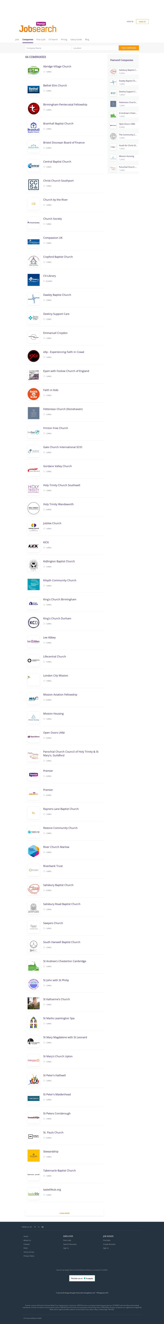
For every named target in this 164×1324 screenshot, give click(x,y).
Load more (64, 1213)
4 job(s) (48, 776)
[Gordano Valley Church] (34, 470)
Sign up (142, 21)
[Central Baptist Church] (34, 166)
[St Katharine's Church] (34, 1003)
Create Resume (109, 1244)
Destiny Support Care (56, 314)
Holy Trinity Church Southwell (61, 485)
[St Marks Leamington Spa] (34, 1022)
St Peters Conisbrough (57, 1113)
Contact (27, 1244)
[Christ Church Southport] (34, 185)
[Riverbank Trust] (34, 870)
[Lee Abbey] (34, 642)
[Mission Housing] (34, 718)
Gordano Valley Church (57, 466)
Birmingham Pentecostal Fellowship (65, 104)
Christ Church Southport (58, 180)
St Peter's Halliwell (54, 1075)
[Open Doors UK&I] (34, 737)
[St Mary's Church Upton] (34, 1060)
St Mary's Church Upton (58, 1056)
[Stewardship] (34, 1156)
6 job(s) (48, 738)
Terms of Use (29, 1252)
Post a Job (67, 1240)
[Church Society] (34, 223)
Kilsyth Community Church (59, 580)
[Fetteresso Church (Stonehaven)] (34, 413)
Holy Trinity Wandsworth (58, 504)
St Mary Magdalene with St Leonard (65, 1037)
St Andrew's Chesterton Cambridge (64, 961)
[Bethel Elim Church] (34, 90)
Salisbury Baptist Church (58, 885)
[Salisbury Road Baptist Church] (34, 908)
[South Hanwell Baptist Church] (34, 946)
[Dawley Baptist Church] (34, 299)
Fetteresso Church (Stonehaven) (62, 409)
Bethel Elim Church (55, 85)
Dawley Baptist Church (57, 295)
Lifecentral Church (54, 656)
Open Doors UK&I (54, 732)
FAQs (26, 1248)
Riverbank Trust (53, 866)
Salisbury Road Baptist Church (61, 904)
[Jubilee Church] (34, 527)
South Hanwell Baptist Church (61, 942)
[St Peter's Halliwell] (34, 1079)
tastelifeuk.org (52, 1189)
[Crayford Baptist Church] (34, 261)
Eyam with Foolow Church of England (66, 371)
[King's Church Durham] (34, 622)
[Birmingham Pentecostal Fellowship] (34, 109)
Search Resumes (70, 1244)
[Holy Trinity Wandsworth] (34, 508)
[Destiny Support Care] (34, 318)
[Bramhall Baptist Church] (34, 128)
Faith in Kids (50, 390)
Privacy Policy (29, 1256)
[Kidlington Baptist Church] (34, 565)
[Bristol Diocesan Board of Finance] (34, 147)
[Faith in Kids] (34, 394)
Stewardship (50, 1151)
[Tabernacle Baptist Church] (34, 1175)
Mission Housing (53, 713)
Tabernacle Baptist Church (59, 1170)
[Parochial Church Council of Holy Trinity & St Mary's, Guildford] (34, 756)
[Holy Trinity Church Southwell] (34, 489)
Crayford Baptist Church (58, 256)
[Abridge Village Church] (34, 70)
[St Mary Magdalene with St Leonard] (34, 1041)
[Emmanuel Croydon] (34, 337)
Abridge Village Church (57, 66)
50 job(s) (49, 281)
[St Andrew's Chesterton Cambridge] (34, 965)
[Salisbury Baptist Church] (34, 889)
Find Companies (128, 48)
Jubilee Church (52, 523)
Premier (48, 770)
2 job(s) (48, 148)
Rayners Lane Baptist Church (61, 809)
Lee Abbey (49, 637)
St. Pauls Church (53, 1132)
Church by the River (55, 199)
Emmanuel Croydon (55, 333)
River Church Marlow (56, 847)
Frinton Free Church (55, 428)
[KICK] (34, 546)
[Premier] (34, 775)
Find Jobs (106, 1240)
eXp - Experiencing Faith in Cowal (63, 352)
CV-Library (49, 275)
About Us (27, 1240)
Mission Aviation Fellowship (60, 694)
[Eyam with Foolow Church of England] (34, 375)
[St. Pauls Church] (34, 1137)
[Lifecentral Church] (34, 661)
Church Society (52, 218)
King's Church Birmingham (59, 599)
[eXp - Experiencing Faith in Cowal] (34, 356)
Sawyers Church (53, 923)
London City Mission (55, 675)
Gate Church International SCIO (62, 447)
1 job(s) (48, 72)
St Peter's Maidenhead (57, 1094)
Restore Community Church (60, 828)
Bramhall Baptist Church (58, 123)
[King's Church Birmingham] (34, 603)
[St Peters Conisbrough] (34, 1117)
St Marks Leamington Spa (58, 1018)
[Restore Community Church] (34, 832)
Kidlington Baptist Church (59, 561)
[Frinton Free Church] (34, 432)
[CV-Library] (34, 280)
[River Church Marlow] (34, 851)
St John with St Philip (56, 980)
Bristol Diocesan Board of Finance (64, 142)
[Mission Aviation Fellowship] (34, 699)
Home (26, 1236)
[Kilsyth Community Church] (34, 584)
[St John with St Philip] (34, 984)
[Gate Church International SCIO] (34, 451)
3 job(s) (48, 795)
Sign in (130, 21)
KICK (46, 542)
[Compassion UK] (34, 242)
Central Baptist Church (57, 161)
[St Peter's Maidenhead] (34, 1098)
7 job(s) (48, 643)
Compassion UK (52, 237)
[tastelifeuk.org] (34, 1194)
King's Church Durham (57, 618)
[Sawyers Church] (34, 927)
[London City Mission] (34, 680)
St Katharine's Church (56, 999)
